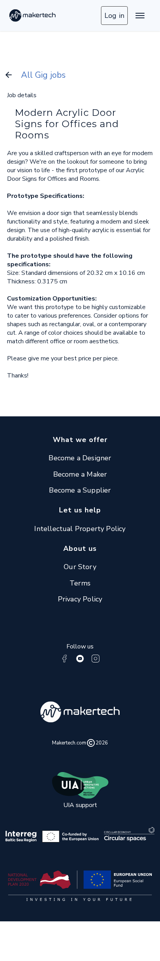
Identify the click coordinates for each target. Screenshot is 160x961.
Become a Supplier (80, 490)
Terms (80, 583)
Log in (114, 15)
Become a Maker (80, 474)
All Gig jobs (43, 75)
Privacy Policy (80, 599)
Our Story (80, 566)
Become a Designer (80, 458)
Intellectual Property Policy (79, 528)
